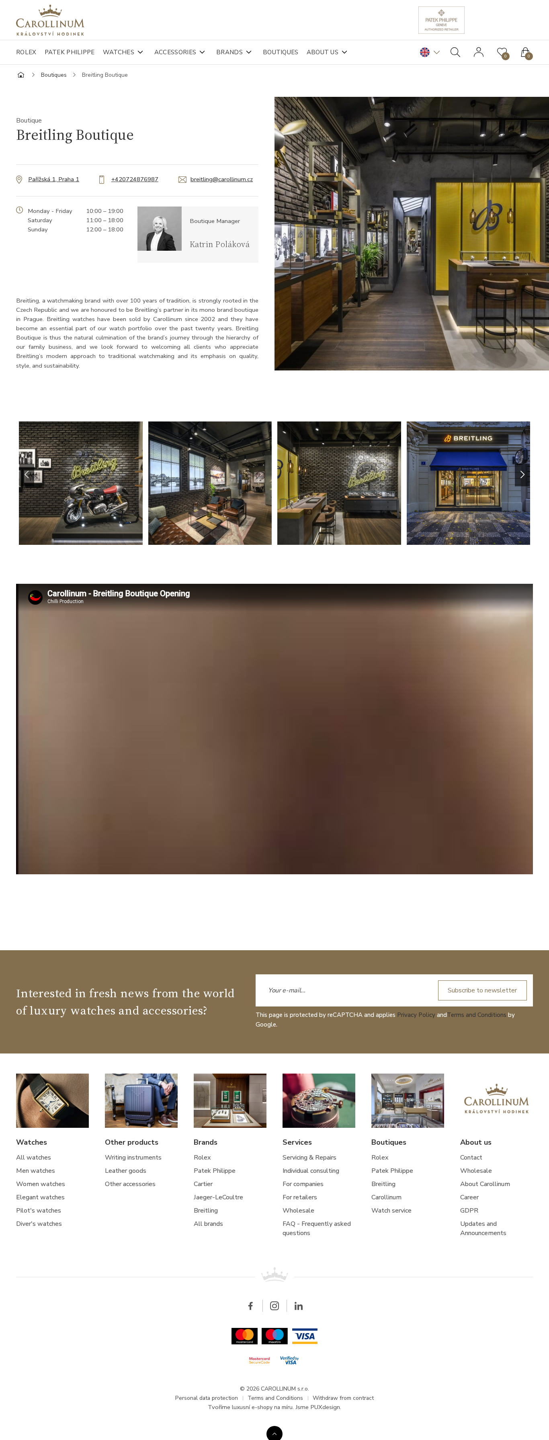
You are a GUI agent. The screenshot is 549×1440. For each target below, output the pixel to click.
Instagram (274, 1306)
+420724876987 (134, 179)
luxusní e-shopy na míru (262, 1407)
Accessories (175, 52)
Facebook (250, 1306)
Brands (229, 52)
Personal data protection (206, 1398)
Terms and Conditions (476, 1015)
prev (26, 475)
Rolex (26, 52)
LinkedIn (299, 1306)
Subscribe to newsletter (482, 990)
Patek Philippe (70, 52)
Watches (118, 52)
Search (455, 52)
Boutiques (281, 52)
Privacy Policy (416, 1015)
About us (322, 52)
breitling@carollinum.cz (222, 179)
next (522, 475)
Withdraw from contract (343, 1398)
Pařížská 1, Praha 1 (53, 179)
